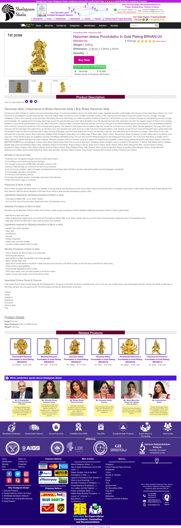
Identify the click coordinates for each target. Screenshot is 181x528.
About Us (49, 25)
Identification (89, 25)
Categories (74, 25)
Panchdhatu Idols (80, 32)
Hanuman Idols (95, 32)
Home (38, 25)
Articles (102, 25)
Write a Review (161, 41)
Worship (114, 25)
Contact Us (61, 25)
